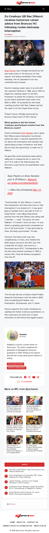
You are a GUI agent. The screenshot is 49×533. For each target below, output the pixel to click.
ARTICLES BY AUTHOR (15, 364)
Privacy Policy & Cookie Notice (17, 526)
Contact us (32, 522)
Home (12, 522)
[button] (43, 9)
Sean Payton (10, 71)
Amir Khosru (16, 367)
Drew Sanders (27, 133)
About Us (21, 522)
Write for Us (40, 526)
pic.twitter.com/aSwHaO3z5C (22, 183)
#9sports (31, 180)
